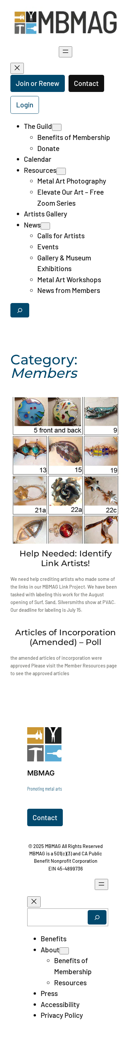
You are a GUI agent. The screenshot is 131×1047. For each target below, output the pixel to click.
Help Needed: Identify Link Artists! (65, 558)
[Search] (97, 917)
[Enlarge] (52, 736)
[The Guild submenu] (56, 127)
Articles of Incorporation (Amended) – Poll (65, 637)
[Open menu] (65, 51)
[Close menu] (17, 68)
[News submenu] (45, 226)
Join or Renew (37, 83)
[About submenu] (64, 950)
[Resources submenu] (61, 171)
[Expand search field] (19, 310)
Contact (86, 83)
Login (24, 104)
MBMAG (41, 773)
